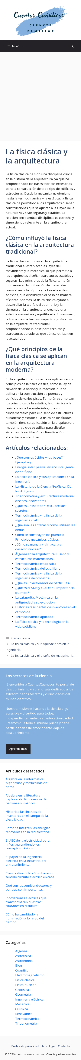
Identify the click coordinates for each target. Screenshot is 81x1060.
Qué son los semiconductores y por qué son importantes (29, 887)
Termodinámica (27, 1018)
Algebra (21, 951)
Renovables (23, 1014)
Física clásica (20, 638)
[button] (72, 46)
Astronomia (24, 960)
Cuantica (21, 970)
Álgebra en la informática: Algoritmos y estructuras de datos (26, 783)
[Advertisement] (40, 95)
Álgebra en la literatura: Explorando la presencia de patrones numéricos (26, 799)
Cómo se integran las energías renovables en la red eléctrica (28, 830)
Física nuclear (25, 985)
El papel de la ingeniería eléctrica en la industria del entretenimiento (26, 860)
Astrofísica (23, 956)
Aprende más (18, 748)
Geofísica (22, 989)
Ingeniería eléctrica (29, 999)
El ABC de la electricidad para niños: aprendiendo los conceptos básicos (28, 844)
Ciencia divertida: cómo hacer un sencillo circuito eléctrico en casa (30, 875)
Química (21, 1009)
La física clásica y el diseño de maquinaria (42, 655)
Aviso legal (48, 1046)
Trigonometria (26, 1023)
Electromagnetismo (29, 975)
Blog (18, 965)
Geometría (23, 994)
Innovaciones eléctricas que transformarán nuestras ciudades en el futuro (26, 902)
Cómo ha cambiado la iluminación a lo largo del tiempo (25, 918)
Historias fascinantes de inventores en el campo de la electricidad (27, 815)
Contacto (64, 1046)
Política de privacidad (25, 1046)
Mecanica (22, 1004)
